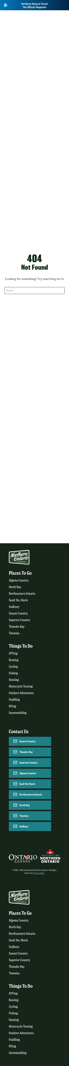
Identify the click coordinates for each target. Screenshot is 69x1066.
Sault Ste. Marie (18, 600)
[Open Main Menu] (6, 5)
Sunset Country (18, 613)
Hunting (14, 680)
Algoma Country (19, 580)
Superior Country (19, 620)
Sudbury (14, 607)
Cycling (13, 667)
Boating (13, 660)
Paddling (14, 700)
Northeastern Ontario (22, 594)
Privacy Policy (39, 873)
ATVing (13, 653)
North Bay (15, 587)
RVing (12, 706)
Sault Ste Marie (27, 784)
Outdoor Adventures (21, 693)
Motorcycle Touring (21, 686)
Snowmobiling (17, 713)
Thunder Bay (16, 627)
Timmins (14, 633)
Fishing (13, 673)
